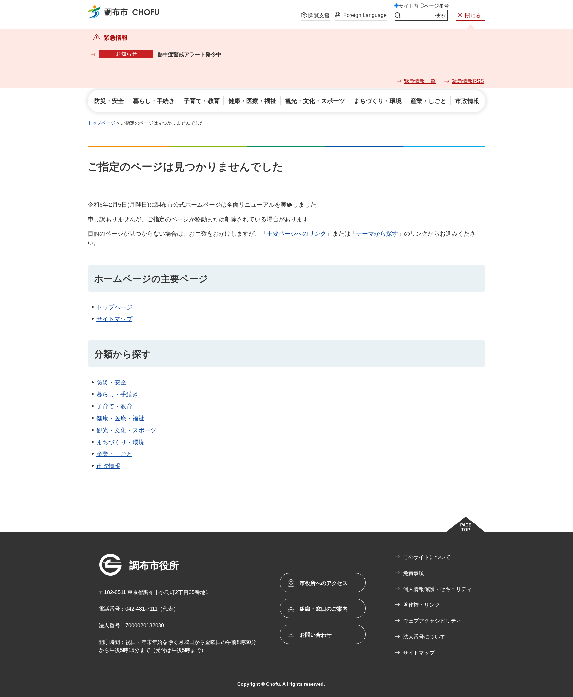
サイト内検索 (398, 15)
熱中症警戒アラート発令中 (189, 54)
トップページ (101, 123)
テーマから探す (377, 233)
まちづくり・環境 (120, 442)
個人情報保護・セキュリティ (437, 589)
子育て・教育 (114, 406)
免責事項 (413, 573)
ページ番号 (436, 6)
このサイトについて (427, 557)
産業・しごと (114, 454)
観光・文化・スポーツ (126, 430)
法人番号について (424, 637)
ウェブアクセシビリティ (432, 621)
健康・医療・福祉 (120, 418)
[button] (315, 16)
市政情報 (108, 466)
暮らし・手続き (117, 394)
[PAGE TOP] (465, 524)
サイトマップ (114, 319)
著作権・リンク (421, 605)
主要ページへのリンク (296, 233)
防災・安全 (111, 382)
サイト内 (408, 6)
